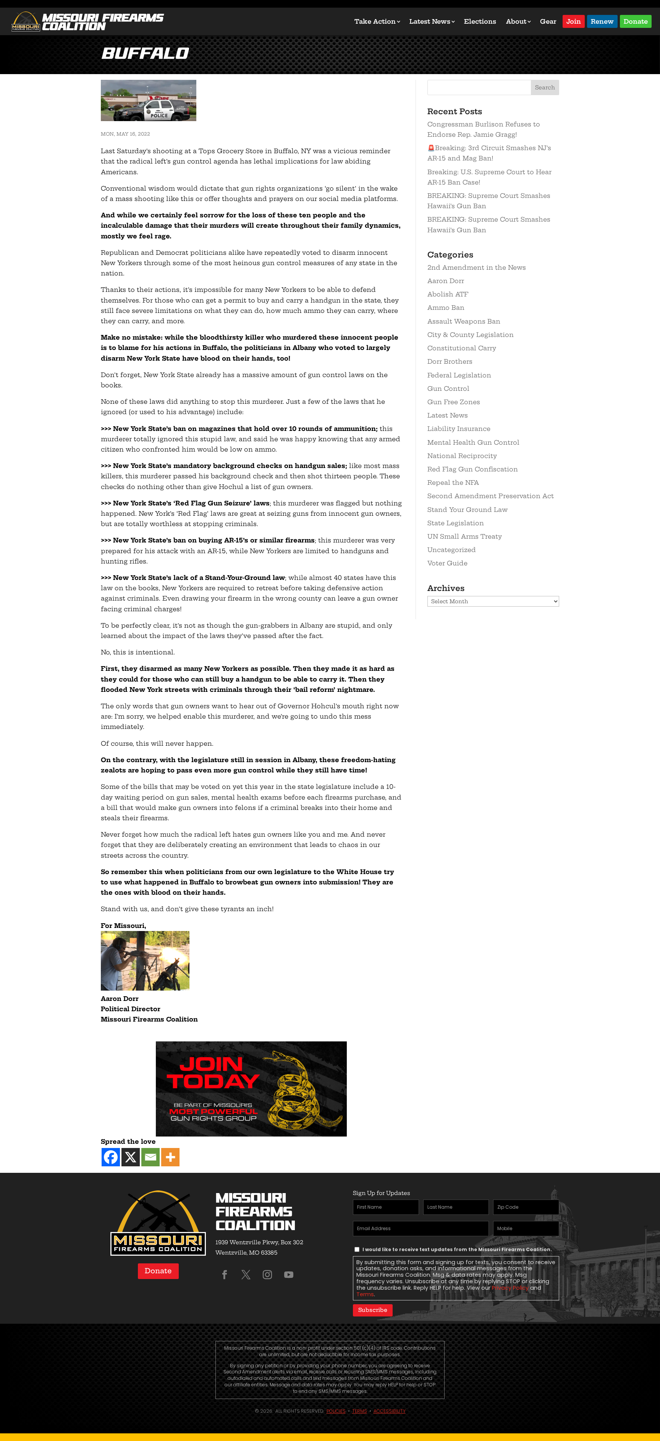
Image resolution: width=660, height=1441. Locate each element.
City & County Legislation (470, 334)
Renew (602, 21)
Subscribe (372, 1310)
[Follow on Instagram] (267, 1275)
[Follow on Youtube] (289, 1275)
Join (573, 21)
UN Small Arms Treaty (464, 536)
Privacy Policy (510, 1288)
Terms (365, 1294)
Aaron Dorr (445, 281)
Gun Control (448, 388)
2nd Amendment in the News (476, 267)
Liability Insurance (458, 428)
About (516, 21)
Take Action (375, 21)
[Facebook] (111, 1157)
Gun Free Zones (453, 402)
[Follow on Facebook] (224, 1275)
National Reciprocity (462, 456)
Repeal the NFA (453, 482)
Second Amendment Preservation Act (490, 496)
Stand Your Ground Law (467, 509)
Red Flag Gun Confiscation (472, 469)
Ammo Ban (445, 307)
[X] (130, 1157)
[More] (170, 1157)
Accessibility (390, 1411)
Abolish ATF (447, 294)
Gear (548, 21)
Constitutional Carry (461, 348)
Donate (636, 21)
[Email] (150, 1157)
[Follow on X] (246, 1275)
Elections (480, 21)
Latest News (429, 21)
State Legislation (455, 523)
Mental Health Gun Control (473, 442)
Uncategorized (451, 550)
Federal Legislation (459, 375)
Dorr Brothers (449, 361)
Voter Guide (447, 563)
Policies (336, 1411)
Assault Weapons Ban (463, 321)
